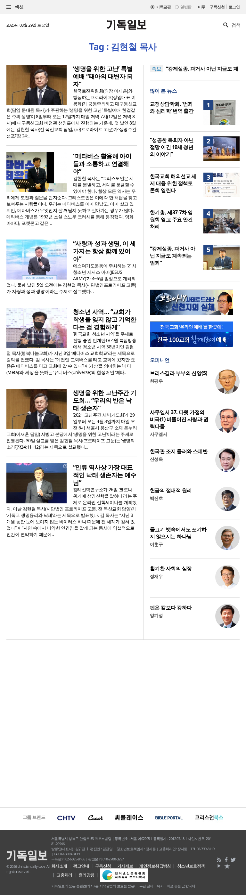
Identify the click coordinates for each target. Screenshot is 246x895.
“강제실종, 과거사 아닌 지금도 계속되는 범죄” (172, 255)
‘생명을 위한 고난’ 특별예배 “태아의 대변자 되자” (103, 76)
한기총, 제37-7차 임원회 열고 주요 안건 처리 (171, 219)
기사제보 (125, 866)
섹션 (18, 7)
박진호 (156, 498)
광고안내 (81, 866)
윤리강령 (86, 875)
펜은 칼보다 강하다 (171, 607)
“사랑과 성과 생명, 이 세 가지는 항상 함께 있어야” (104, 251)
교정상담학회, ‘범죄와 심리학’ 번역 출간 (171, 107)
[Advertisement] (123, 723)
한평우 (156, 381)
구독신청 (217, 7)
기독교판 (163, 7)
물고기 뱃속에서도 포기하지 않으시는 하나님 (178, 533)
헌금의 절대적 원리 (171, 490)
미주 (201, 7)
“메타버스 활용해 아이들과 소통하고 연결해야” (102, 163)
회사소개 (59, 866)
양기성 (156, 615)
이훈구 (156, 544)
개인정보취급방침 (155, 866)
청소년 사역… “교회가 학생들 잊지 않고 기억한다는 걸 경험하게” (104, 319)
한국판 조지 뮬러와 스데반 (179, 451)
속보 (156, 68)
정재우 (156, 576)
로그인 (234, 7)
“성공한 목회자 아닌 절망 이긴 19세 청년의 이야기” (172, 147)
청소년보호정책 (191, 866)
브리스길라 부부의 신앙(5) (178, 373)
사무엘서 (158, 434)
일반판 (185, 7)
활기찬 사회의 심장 (171, 568)
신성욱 (156, 459)
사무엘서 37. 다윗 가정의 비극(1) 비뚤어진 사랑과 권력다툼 (179, 419)
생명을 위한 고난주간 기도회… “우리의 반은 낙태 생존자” (104, 400)
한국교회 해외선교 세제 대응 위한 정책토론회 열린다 (173, 183)
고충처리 (64, 875)
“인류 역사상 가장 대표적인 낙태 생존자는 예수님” (104, 475)
